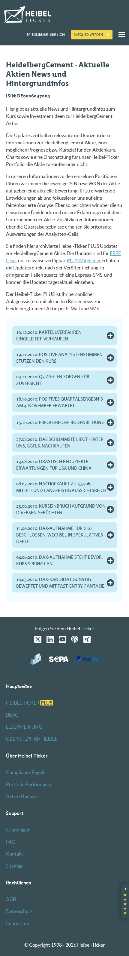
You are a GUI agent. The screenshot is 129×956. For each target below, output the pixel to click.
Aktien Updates (22, 796)
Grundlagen (18, 829)
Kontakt (14, 853)
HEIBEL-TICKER (29, 702)
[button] (125, 901)
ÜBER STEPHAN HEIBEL (31, 739)
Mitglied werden (88, 34)
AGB (11, 899)
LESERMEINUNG (24, 727)
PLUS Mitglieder (84, 260)
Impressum (17, 923)
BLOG (12, 715)
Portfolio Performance (29, 784)
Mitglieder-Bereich (46, 34)
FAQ (11, 841)
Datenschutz (19, 911)
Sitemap (14, 865)
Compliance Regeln (26, 772)
